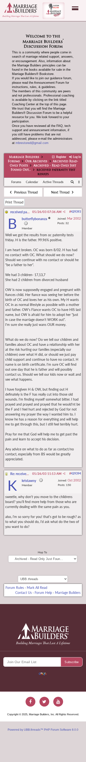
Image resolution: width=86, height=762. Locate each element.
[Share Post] (64, 211)
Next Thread (60, 192)
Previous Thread (25, 192)
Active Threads (53, 182)
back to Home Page (20, 7)
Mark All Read (37, 588)
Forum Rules (14, 588)
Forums (14, 161)
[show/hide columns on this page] (79, 182)
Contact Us (23, 593)
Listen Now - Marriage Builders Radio (53, 11)
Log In (76, 157)
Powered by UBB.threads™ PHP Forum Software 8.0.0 (43, 729)
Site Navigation (75, 8)
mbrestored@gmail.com (32, 143)
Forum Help (43, 593)
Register (60, 157)
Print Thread (14, 202)
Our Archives (36, 161)
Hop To (42, 552)
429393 (76, 211)
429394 (76, 473)
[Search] (72, 182)
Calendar (32, 182)
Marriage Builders (24, 157)
